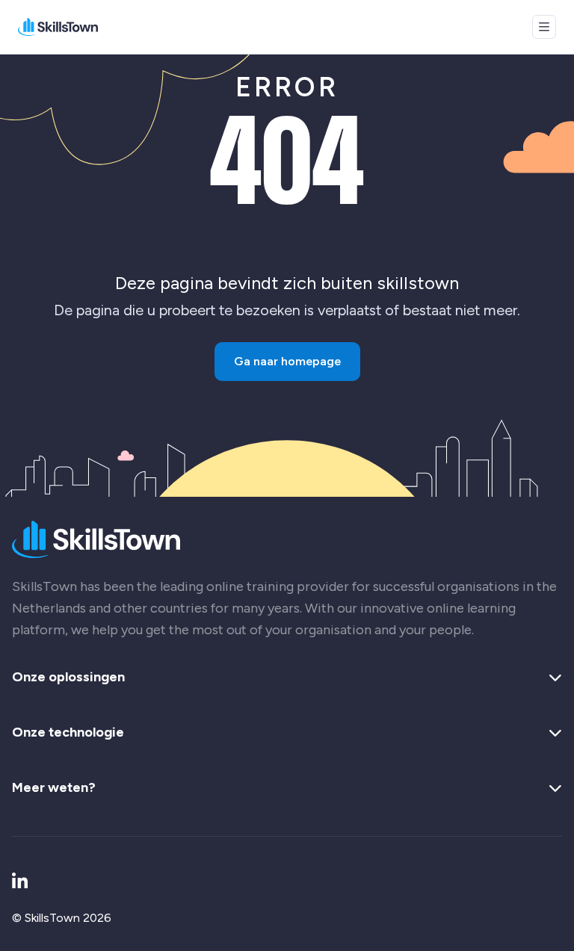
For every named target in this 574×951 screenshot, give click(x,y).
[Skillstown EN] (58, 27)
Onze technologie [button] (68, 732)
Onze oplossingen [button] (68, 677)
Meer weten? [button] (54, 788)
